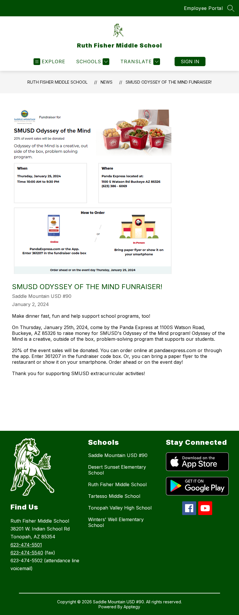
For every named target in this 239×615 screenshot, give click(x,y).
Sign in (190, 61)
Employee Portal (203, 8)
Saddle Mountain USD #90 (117, 455)
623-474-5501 (26, 545)
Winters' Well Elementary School (116, 522)
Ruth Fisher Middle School (57, 82)
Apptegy (132, 606)
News (107, 82)
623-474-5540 (26, 553)
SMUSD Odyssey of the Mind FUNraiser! (169, 82)
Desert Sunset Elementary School (117, 470)
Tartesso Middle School (114, 496)
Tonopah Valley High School (120, 508)
